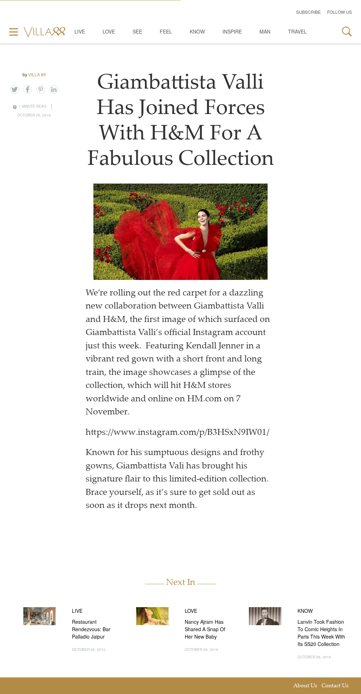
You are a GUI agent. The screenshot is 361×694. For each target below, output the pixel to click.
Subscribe (308, 12)
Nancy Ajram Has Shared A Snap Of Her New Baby (205, 629)
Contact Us (335, 686)
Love (109, 31)
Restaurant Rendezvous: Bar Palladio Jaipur (91, 629)
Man (264, 31)
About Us (305, 686)
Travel (297, 31)
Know (197, 31)
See (137, 31)
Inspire (232, 31)
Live (79, 31)
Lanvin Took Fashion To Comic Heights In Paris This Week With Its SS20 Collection (321, 632)
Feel (166, 31)
